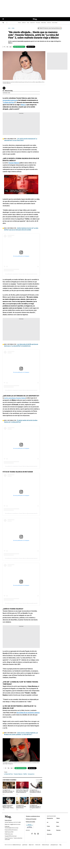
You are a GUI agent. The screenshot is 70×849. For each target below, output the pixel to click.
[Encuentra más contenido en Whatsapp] (10, 47)
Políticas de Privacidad (31, 819)
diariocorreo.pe (45, 844)
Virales (48, 830)
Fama (48, 826)
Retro (57, 826)
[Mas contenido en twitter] (35, 833)
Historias (49, 834)
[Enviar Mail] (3, 90)
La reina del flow (8, 774)
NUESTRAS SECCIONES (51, 816)
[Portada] (8, 819)
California (24, 22)
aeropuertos (31, 774)
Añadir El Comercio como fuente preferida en (50, 28)
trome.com (38, 844)
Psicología (38, 22)
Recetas (58, 830)
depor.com (31, 844)
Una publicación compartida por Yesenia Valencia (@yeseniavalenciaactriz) (21, 513)
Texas (28, 22)
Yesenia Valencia (18, 774)
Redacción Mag (9, 90)
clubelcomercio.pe (16, 844)
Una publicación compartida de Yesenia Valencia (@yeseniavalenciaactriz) (21, 274)
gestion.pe (24, 844)
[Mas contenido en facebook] (31, 833)
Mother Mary (43, 22)
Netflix (25, 774)
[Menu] (4, 19)
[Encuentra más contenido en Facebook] (4, 47)
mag (60, 844)
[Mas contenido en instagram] (38, 833)
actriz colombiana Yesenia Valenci (15, 398)
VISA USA (49, 22)
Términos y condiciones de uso (33, 816)
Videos (58, 818)
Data (57, 822)
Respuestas (50, 818)
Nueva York (32, 22)
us (47, 822)
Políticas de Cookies (30, 821)
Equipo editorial (8, 820)
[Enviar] (3, 22)
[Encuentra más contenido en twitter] (7, 47)
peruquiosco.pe (54, 844)
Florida (19, 22)
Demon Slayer (54, 22)
